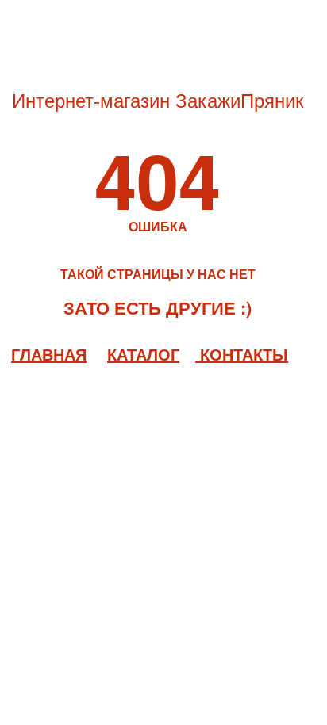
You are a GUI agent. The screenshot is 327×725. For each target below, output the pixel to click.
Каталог (143, 353)
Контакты (244, 353)
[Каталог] (197, 353)
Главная (49, 353)
